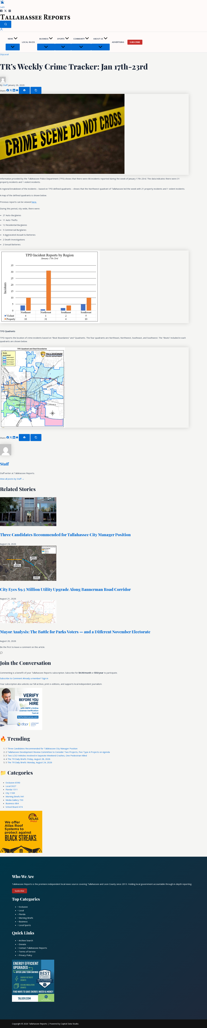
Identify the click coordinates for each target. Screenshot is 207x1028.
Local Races (28, 42)
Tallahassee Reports (38, 1023)
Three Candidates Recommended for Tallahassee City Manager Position (65, 534)
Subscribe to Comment (11, 678)
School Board (14, 806)
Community (79, 38)
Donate (22, 944)
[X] (5, 11)
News (10, 38)
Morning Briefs (15, 796)
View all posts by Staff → (12, 478)
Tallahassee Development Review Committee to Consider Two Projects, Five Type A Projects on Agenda (58, 752)
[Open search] (5, 24)
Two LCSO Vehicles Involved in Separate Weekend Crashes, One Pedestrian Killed (47, 755)
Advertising (118, 42)
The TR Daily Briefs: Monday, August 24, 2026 (29, 762)
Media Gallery (14, 800)
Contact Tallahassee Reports (33, 947)
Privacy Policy (25, 955)
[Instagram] (9, 11)
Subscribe (135, 42)
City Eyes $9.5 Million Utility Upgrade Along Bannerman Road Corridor (65, 589)
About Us (98, 38)
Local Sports (25, 925)
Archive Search (26, 940)
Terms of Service (27, 951)
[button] (15, 39)
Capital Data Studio (69, 1023)
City (2, 54)
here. (34, 202)
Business (43, 38)
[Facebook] (1, 11)
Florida (12, 789)
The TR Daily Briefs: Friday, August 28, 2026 (28, 759)
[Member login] (1, 29)
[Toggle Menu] (13, 47)
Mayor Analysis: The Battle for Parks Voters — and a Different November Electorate (75, 631)
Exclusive (13, 782)
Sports (60, 38)
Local (6, 54)
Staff (5, 85)
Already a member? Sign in (35, 678)
